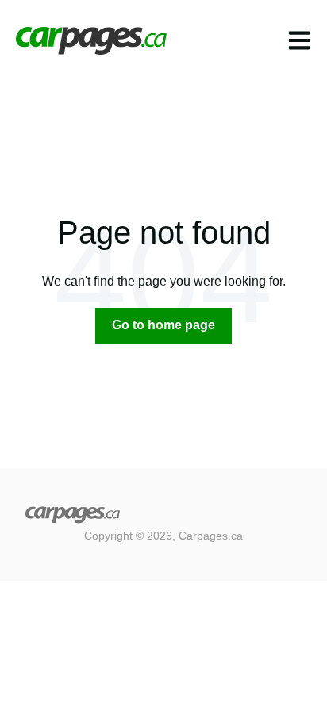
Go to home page (163, 325)
